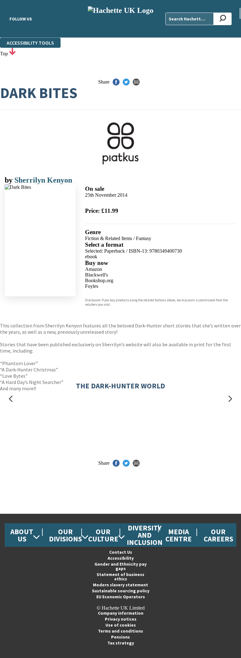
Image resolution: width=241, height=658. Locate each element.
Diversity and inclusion (145, 535)
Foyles (91, 286)
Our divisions (65, 535)
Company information (120, 613)
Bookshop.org (99, 280)
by (9, 180)
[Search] (223, 19)
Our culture (103, 535)
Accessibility (121, 558)
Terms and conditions (120, 631)
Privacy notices (121, 619)
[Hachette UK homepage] (120, 18)
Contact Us (120, 552)
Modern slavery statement (120, 585)
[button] (11, 399)
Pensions (120, 637)
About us (21, 535)
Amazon (93, 269)
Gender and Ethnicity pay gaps (120, 566)
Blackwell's (96, 274)
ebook (91, 256)
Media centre (178, 535)
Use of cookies (120, 625)
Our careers (218, 535)
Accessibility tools (30, 43)
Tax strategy (120, 643)
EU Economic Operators (120, 597)
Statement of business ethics (120, 577)
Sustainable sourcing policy (120, 591)
